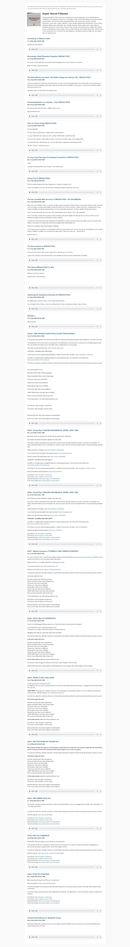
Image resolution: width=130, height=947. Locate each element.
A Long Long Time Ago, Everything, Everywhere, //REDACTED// (53, 157)
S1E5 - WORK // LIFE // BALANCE (40, 678)
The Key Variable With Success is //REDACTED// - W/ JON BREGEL (54, 199)
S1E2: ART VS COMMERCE (38, 835)
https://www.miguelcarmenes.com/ (49, 566)
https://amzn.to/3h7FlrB (55, 471)
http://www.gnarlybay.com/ (65, 453)
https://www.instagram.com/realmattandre (49, 478)
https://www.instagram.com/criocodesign (49, 480)
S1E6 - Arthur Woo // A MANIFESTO (41, 618)
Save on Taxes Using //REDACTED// (41, 123)
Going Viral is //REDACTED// (38, 178)
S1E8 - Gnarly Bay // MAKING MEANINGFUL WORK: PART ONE (52, 492)
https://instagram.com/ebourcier (43, 474)
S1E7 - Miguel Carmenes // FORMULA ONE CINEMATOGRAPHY (52, 551)
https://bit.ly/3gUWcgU (81, 527)
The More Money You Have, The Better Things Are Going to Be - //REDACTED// (59, 77)
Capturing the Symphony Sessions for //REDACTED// (48, 295)
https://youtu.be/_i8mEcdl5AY (55, 348)
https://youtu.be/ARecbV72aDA (47, 883)
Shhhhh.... (31, 316)
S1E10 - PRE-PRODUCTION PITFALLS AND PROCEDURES (51, 334)
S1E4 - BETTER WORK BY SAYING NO (42, 741)
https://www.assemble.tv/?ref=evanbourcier (38, 359)
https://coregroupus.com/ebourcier (84, 354)
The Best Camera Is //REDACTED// (41, 246)
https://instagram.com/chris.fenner (43, 476)
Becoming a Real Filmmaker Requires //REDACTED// (48, 56)
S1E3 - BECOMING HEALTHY (39, 798)
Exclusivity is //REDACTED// (38, 39)
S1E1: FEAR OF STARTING (38, 874)
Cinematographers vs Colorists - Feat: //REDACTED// (48, 102)
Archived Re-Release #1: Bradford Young (44, 918)
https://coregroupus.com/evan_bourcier (86, 468)
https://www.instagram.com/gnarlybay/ (54, 450)
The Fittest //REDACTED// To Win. (40, 267)
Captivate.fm (63, 6)
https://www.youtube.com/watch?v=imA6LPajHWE (51, 853)
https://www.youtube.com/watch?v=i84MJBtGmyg (87, 557)
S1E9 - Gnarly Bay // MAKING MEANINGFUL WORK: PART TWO (52, 430)
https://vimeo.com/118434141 (58, 456)
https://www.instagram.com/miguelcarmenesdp (49, 569)
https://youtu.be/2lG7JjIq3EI (45, 814)
